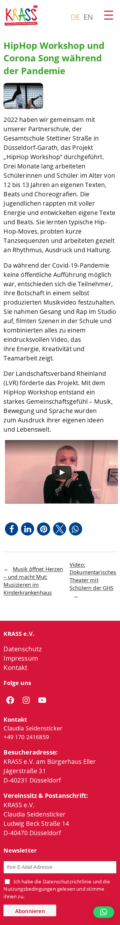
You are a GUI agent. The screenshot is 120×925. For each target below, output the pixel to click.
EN (88, 17)
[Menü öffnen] (108, 15)
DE (75, 17)
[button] (11, 529)
